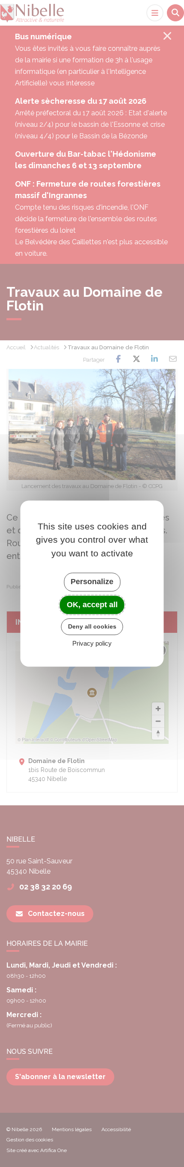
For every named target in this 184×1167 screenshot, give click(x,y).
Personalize (92, 581)
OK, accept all (92, 604)
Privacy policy (92, 643)
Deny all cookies (92, 626)
